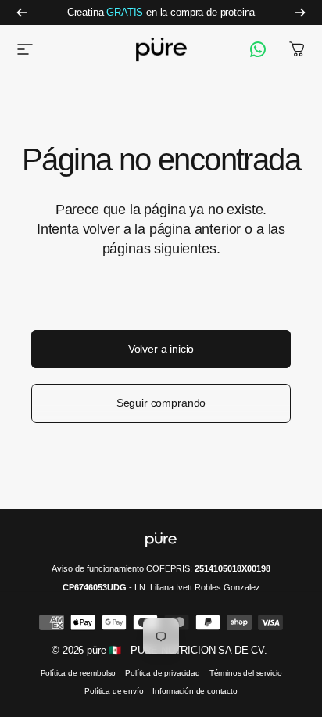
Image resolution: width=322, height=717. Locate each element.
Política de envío (113, 691)
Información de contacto (194, 691)
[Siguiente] (300, 12)
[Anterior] (22, 12)
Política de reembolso (78, 673)
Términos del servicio (245, 673)
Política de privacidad (162, 673)
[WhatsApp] (258, 49)
